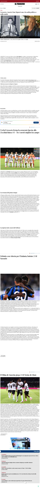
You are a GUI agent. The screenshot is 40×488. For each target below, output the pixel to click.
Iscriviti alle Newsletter (4, 1)
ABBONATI (37, 1)
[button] (20, 443)
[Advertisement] (7, 49)
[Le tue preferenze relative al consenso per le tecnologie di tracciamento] (38, 486)
